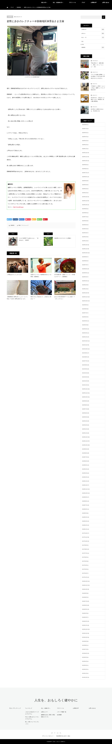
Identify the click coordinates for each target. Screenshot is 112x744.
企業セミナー (44, 712)
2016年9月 (84, 593)
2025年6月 (84, 176)
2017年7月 (84, 553)
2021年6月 (84, 365)
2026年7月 (84, 128)
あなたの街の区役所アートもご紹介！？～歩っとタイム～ (64, 297)
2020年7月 (84, 409)
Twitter (52, 732)
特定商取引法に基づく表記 (63, 736)
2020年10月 (84, 397)
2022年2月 (84, 333)
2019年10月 (84, 445)
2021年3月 (84, 377)
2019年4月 (84, 469)
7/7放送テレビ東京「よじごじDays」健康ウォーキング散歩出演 (98, 87)
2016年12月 (84, 581)
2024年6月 (84, 220)
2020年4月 (84, 421)
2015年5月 (84, 657)
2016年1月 (84, 625)
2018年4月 (84, 517)
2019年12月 (84, 437)
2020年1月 (84, 433)
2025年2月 (84, 192)
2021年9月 (84, 353)
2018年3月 (84, 521)
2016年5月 (84, 609)
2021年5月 (84, 369)
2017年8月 (84, 549)
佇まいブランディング (15, 708)
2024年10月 (84, 204)
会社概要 (59, 714)
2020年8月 (84, 405)
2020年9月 (84, 401)
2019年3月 (84, 473)
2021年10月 (84, 349)
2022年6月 (84, 316)
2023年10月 (84, 252)
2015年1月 (84, 673)
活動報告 (10, 16)
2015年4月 (84, 661)
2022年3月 (84, 328)
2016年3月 (84, 617)
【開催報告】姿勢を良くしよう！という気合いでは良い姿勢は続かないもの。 (17, 297)
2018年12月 (84, 485)
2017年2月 (84, 573)
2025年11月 (84, 156)
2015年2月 (84, 669)
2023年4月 (84, 276)
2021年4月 (84, 373)
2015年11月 (84, 633)
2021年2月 (84, 381)
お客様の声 (94, 2)
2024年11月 (84, 200)
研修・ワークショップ (23, 225)
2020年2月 (84, 429)
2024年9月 (84, 208)
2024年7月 (84, 216)
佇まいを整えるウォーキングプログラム (32, 718)
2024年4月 (84, 228)
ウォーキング (28, 708)
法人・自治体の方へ (58, 2)
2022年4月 (84, 324)
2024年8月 (84, 212)
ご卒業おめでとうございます (14, 274)
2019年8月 (84, 453)
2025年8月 (84, 168)
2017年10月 (84, 541)
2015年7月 (84, 649)
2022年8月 (84, 308)
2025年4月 (84, 184)
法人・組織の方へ (45, 708)
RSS (60, 732)
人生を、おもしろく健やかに (56, 700)
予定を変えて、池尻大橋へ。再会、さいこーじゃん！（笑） (97, 64)
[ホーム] (7, 5)
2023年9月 (84, 256)
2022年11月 (84, 296)
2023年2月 (84, 284)
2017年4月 (84, 565)
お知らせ (92, 33)
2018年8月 (84, 501)
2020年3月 (84, 425)
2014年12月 (84, 677)
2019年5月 (84, 465)
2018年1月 (84, 529)
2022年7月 (84, 312)
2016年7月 (84, 601)
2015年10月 (84, 637)
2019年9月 (84, 449)
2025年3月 (84, 188)
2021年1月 (84, 385)
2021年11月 (84, 345)
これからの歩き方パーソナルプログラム (32, 713)
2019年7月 (84, 457)
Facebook (54, 732)
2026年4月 (84, 136)
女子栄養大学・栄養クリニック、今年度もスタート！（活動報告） (64, 275)
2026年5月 (84, 132)
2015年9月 (84, 641)
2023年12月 (84, 244)
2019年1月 (84, 481)
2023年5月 (84, 272)
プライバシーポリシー (47, 736)
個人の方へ (44, 2)
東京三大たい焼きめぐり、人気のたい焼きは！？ (41, 297)
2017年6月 (84, 557)
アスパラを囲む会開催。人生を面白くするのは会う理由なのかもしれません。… (98, 76)
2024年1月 (84, 240)
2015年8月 (84, 645)
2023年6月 (84, 268)
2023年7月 (84, 264)
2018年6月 (84, 509)
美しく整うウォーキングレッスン (32, 722)
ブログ (83, 2)
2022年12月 (84, 292)
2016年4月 (84, 613)
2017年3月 (84, 569)
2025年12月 (84, 152)
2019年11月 (84, 441)
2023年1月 (84, 288)
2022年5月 (84, 320)
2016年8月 (84, 597)
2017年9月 (84, 545)
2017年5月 (84, 561)
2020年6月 (84, 413)
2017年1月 (84, 577)
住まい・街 (92, 37)
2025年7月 (84, 172)
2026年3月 (84, 140)
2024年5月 (84, 224)
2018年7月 (84, 505)
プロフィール (72, 2)
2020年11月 (84, 393)
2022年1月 (84, 337)
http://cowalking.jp (18, 207)
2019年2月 (84, 477)
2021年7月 (84, 361)
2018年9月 (84, 497)
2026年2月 (84, 144)
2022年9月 (84, 304)
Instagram (57, 732)
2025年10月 (84, 160)
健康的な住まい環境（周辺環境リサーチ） (48, 715)
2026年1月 (84, 148)
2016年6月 (84, 605)
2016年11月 (84, 585)
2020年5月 (84, 417)
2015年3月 (84, 665)
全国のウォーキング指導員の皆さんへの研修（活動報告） (41, 275)
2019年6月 (84, 461)
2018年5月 (84, 513)
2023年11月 (84, 248)
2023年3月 (84, 280)
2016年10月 (84, 589)
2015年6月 (84, 653)
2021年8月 (84, 357)
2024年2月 (84, 236)
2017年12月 (84, 533)
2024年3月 (84, 232)
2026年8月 (84, 124)
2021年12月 (84, 341)
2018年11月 (84, 489)
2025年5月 (84, 180)
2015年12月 (84, 629)
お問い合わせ (105, 2)
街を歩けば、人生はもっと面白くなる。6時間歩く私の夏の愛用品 (98, 99)
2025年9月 (84, 164)
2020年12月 (84, 389)
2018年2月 (84, 525)
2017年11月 (84, 537)
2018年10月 (84, 493)
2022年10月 (84, 300)
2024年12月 (84, 196)
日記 (82, 41)
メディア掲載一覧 (61, 712)
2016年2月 (84, 621)
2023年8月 (84, 260)
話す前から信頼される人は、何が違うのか (97, 110)
